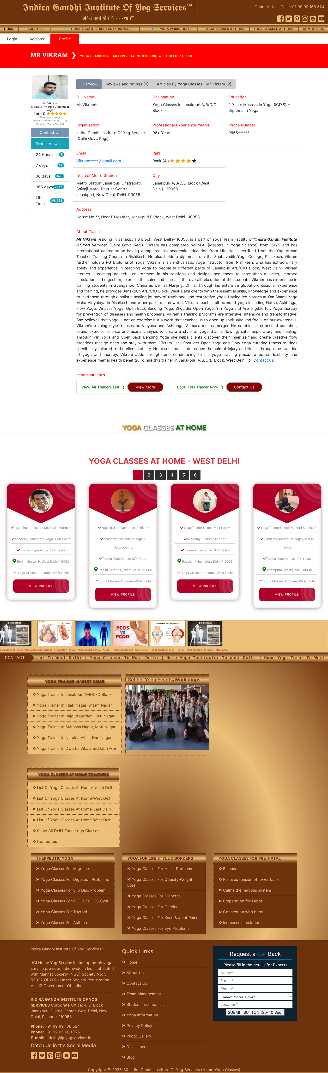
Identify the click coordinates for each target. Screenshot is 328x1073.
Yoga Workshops (174, 29)
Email (81, 153)
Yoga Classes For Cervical (155, 906)
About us (35, 29)
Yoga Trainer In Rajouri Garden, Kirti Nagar (75, 716)
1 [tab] (138, 474)
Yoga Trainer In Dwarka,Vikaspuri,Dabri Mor (76, 748)
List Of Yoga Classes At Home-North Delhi (75, 787)
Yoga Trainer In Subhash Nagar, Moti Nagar (75, 726)
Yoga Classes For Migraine (64, 868)
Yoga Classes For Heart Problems (162, 868)
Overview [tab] (88, 84)
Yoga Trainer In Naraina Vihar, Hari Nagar (74, 737)
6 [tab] (195, 474)
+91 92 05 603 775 (62, 1032)
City (156, 175)
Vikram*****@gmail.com (98, 160)
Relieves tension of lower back (250, 879)
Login (12, 38)
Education (237, 97)
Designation (163, 97)
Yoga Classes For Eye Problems (160, 928)
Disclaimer (135, 1046)
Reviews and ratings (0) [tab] (127, 84)
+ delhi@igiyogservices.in (68, 1037)
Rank (156, 153)
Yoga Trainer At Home (225, 29)
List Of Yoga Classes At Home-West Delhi (74, 798)
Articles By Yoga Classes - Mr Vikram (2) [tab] (194, 84)
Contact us (313, 29)
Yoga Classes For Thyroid (63, 911)
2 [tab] (149, 474)
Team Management (143, 993)
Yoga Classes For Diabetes (156, 896)
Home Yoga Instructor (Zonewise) (101, 29)
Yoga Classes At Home (274, 29)
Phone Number (241, 125)
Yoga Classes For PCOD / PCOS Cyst (73, 901)
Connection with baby (242, 911)
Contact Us (265, 6)
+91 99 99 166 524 (62, 1026)
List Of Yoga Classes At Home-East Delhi (74, 809)
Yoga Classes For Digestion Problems (74, 879)
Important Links (90, 374)
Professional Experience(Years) (180, 125)
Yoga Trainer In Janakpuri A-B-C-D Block (74, 694)
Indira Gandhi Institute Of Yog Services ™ (68, 949)
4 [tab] (172, 474)
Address (83, 209)
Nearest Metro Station (96, 175)
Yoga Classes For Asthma (63, 922)
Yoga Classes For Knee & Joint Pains (164, 917)
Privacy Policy (138, 1025)
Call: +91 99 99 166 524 (302, 6)
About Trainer (88, 231)
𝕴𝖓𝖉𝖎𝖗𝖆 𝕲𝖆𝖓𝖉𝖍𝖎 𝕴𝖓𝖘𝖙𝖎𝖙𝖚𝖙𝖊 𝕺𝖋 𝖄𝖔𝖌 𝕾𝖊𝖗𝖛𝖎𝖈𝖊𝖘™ (107, 7)
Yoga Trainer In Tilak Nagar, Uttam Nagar (74, 705)
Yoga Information (141, 1015)
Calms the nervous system (246, 890)
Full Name (85, 97)
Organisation (87, 125)
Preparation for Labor (242, 901)
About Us (134, 972)
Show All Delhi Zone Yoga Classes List (71, 830)
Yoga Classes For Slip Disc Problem (72, 890)
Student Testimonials (144, 1004)
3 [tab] (160, 474)
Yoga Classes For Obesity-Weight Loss (159, 882)
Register (37, 38)
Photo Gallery (138, 1036)
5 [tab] (183, 474)
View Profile (41, 586)
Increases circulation (241, 922)
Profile (65, 38)
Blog (130, 1057)
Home (9, 29)
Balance (229, 868)
